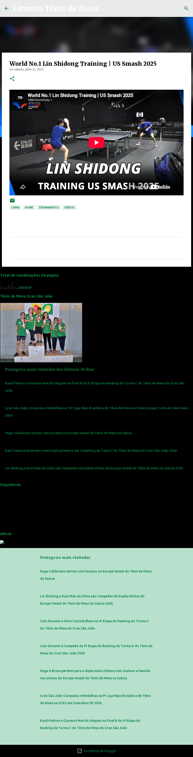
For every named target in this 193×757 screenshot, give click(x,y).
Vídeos (69, 207)
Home (29, 207)
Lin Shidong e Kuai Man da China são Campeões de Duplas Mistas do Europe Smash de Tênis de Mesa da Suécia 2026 (94, 468)
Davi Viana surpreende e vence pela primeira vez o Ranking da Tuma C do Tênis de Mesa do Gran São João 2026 (91, 450)
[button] (12, 79)
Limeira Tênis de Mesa (56, 8)
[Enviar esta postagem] (12, 202)
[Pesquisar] (186, 8)
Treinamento (49, 207)
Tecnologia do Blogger (99, 751)
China (15, 207)
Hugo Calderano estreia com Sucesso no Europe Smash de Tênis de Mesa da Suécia (68, 433)
